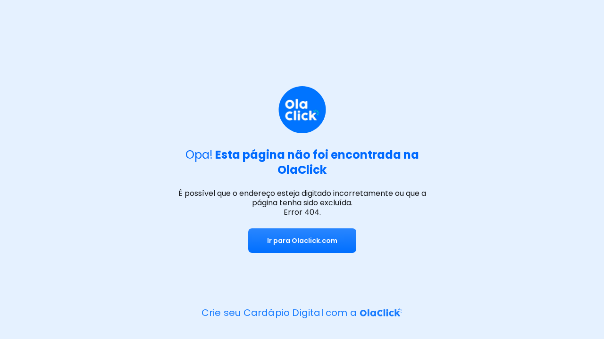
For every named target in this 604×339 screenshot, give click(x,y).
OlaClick (302, 170)
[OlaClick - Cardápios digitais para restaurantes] (302, 111)
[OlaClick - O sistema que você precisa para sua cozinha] (381, 312)
